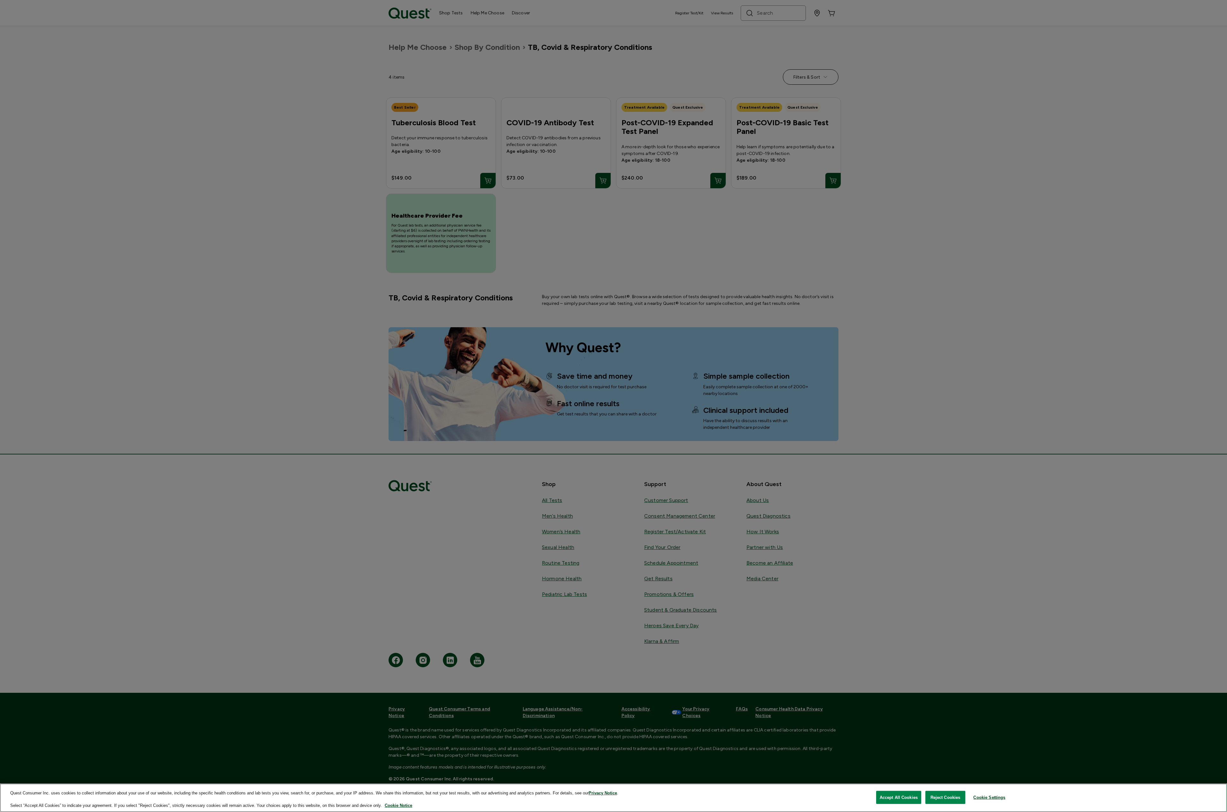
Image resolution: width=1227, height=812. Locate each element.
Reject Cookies (945, 797)
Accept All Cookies (899, 797)
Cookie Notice (398, 805)
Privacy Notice (603, 793)
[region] (613, 798)
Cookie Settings (989, 797)
